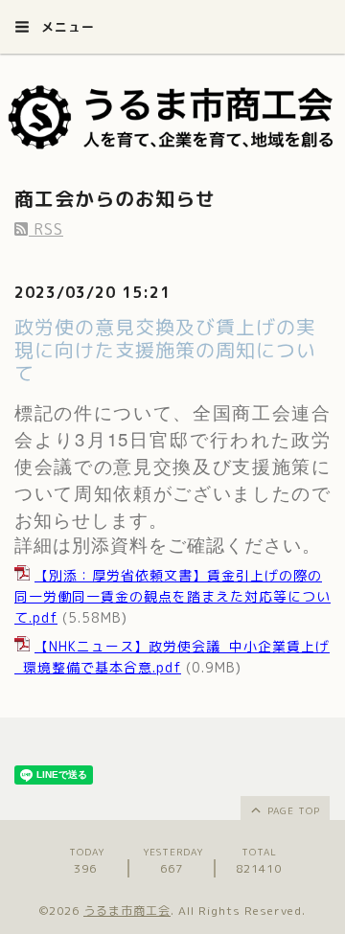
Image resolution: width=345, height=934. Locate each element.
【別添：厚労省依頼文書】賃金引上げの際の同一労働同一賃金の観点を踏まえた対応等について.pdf (172, 596)
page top (292, 810)
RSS (46, 228)
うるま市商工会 (127, 910)
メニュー (65, 26)
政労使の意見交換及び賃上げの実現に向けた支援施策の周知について (165, 349)
